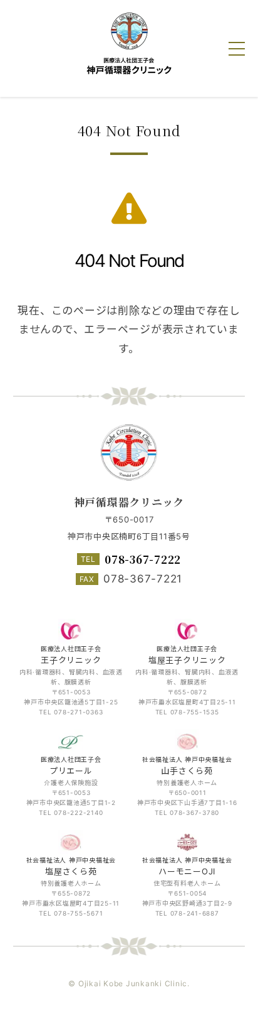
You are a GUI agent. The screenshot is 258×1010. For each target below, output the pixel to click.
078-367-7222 (143, 559)
